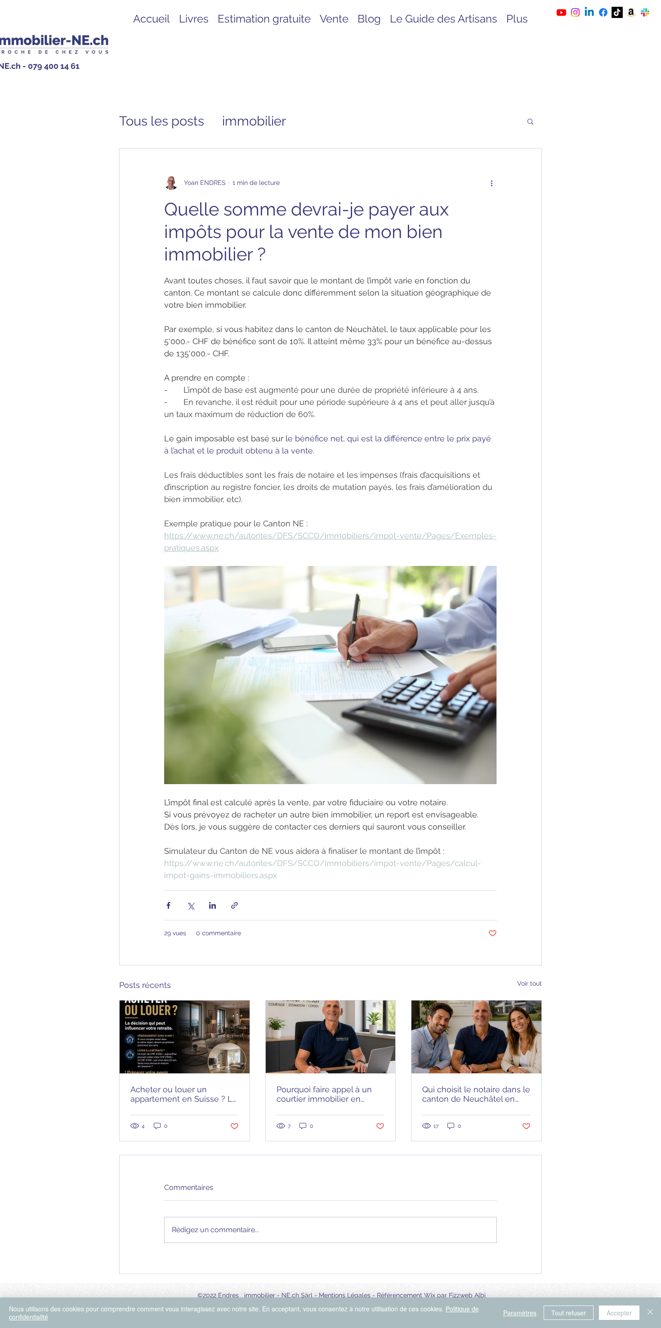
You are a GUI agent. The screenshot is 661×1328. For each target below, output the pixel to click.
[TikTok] (617, 12)
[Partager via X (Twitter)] (190, 905)
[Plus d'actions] (491, 182)
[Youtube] (561, 12)
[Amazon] (631, 12)
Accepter (619, 1312)
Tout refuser (568, 1312)
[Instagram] (575, 12)
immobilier (254, 121)
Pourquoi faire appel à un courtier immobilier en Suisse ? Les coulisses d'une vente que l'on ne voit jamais (330, 1094)
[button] (530, 121)
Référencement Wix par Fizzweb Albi (431, 1295)
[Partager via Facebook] (168, 905)
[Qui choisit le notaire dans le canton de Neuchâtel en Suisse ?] (476, 1036)
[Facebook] (603, 12)
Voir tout (529, 983)
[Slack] (645, 12)
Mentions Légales (345, 1295)
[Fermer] (650, 1313)
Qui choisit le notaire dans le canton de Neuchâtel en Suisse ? (476, 1094)
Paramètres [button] (519, 1312)
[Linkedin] (589, 12)
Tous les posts (161, 121)
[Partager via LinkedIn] (212, 905)
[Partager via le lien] (234, 905)
